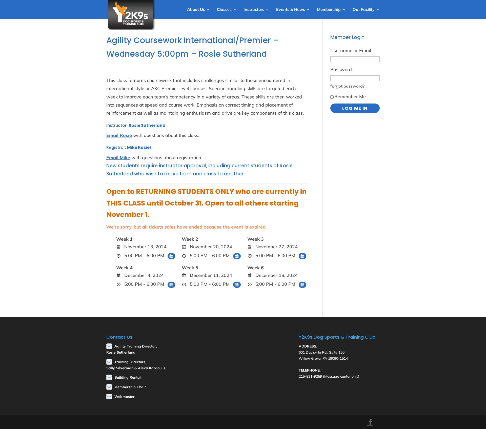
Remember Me (350, 96)
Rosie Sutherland (147, 125)
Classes (224, 10)
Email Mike (118, 157)
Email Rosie (119, 135)
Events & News (290, 10)
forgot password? (347, 86)
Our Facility (364, 10)
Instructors (254, 10)
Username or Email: (351, 50)
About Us (196, 10)
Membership (329, 10)
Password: (341, 69)
